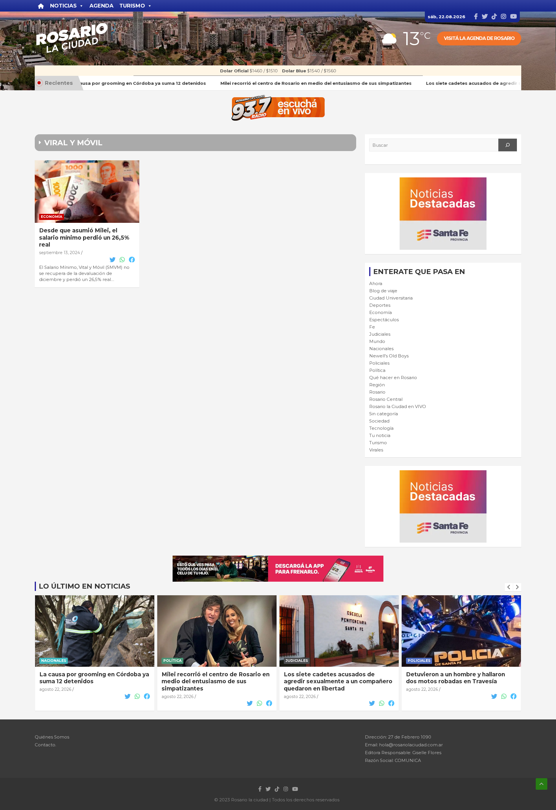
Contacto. (45, 744)
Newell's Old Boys (389, 356)
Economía (51, 216)
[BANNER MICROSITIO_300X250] (443, 180)
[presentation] (509, 587)
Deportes (379, 305)
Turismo (378, 442)
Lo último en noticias (84, 586)
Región (377, 384)
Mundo (377, 341)
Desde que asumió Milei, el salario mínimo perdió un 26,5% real (84, 237)
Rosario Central (386, 399)
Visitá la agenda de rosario (479, 38)
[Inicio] (41, 6)
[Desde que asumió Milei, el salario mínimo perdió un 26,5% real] (87, 191)
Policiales (379, 363)
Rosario (377, 392)
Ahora (375, 283)
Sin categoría (383, 413)
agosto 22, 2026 (55, 689)
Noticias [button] (63, 6)
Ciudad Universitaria (391, 298)
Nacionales (381, 348)
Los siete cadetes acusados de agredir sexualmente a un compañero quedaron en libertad (338, 681)
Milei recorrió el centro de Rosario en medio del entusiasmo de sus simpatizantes (216, 681)
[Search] (507, 145)
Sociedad (379, 421)
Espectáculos (384, 319)
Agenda (101, 6)
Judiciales (379, 334)
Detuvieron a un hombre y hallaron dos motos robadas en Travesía (455, 678)
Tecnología (381, 428)
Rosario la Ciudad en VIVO (397, 406)
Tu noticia (379, 435)
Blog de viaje (383, 290)
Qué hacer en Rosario (393, 377)
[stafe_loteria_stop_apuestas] (278, 558)
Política (377, 370)
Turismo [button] (132, 6)
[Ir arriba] (541, 784)
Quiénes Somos (52, 737)
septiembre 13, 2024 (59, 252)
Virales (376, 450)
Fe (372, 327)
